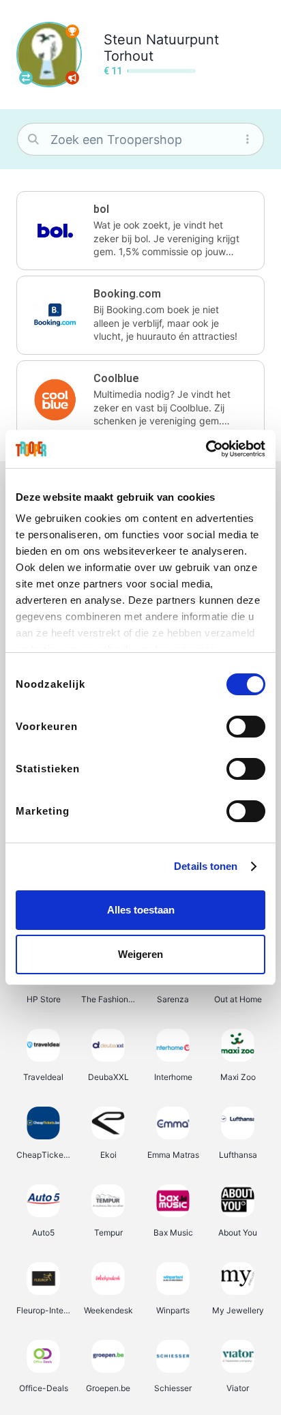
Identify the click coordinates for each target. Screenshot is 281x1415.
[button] (140, 230)
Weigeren (140, 954)
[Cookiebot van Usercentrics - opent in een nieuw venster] (205, 449)
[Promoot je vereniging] (72, 78)
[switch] (245, 727)
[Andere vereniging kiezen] (26, 78)
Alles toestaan (141, 910)
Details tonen (205, 866)
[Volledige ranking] (72, 31)
